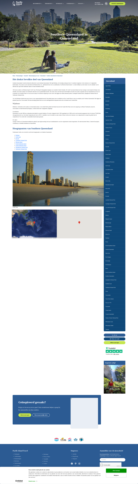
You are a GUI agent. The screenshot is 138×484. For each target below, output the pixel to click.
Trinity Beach (108, 310)
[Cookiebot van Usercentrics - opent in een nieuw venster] (19, 481)
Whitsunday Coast (109, 321)
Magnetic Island (109, 219)
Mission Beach (108, 226)
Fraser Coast (108, 150)
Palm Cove (108, 253)
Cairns (107, 112)
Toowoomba (108, 295)
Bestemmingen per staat (34, 75)
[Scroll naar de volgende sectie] (69, 70)
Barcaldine (108, 97)
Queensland (42, 75)
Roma (107, 268)
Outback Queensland (110, 249)
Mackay (107, 215)
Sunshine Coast (109, 283)
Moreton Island (109, 230)
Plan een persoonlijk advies (41, 415)
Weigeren (116, 475)
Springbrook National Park (111, 279)
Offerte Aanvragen (117, 3)
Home (14, 75)
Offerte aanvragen (114, 342)
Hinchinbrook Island (110, 184)
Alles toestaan (116, 470)
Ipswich (107, 192)
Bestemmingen (19, 75)
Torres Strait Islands (110, 298)
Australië (26, 75)
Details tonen (32, 481)
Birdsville (107, 101)
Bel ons (115, 335)
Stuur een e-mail (115, 338)
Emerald (107, 146)
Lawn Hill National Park (110, 207)
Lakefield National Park (110, 200)
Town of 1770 (108, 302)
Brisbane (107, 104)
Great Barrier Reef (109, 169)
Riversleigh (108, 260)
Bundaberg (108, 108)
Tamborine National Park (111, 287)
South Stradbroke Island (110, 272)
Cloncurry (108, 131)
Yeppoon (107, 329)
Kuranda (107, 196)
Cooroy (107, 139)
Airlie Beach (108, 89)
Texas (107, 291)
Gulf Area (107, 173)
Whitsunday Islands (109, 325)
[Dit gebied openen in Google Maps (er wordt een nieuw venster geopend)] (14, 237)
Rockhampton (108, 264)
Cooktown (108, 135)
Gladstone (107, 158)
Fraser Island (108, 154)
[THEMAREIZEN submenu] (52, 3)
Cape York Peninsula (110, 116)
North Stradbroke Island (110, 245)
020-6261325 (97, 2)
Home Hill (108, 188)
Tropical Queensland (110, 314)
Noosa (107, 241)
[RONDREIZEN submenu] (63, 3)
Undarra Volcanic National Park (112, 318)
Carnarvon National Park (111, 123)
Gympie (107, 177)
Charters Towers (109, 127)
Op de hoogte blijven (104, 454)
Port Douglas (108, 257)
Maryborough (108, 222)
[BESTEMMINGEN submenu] (41, 3)
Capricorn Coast (109, 120)
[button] (34, 222)
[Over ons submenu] (83, 3)
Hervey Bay (108, 181)
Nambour (107, 238)
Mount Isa (108, 234)
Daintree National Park (110, 142)
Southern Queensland (110, 276)
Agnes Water (108, 85)
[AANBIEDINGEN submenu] (74, 3)
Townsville (108, 306)
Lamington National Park (111, 203)
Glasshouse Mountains (110, 161)
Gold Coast (108, 165)
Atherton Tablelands (110, 93)
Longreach (108, 211)
